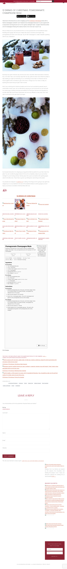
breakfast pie (20, 181)
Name (4, 433)
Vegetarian (18, 385)
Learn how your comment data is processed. (33, 460)
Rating (4, 407)
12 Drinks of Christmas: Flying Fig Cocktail (13, 377)
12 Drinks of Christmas (35, 20)
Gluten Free (30, 383)
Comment (5, 412)
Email (4, 440)
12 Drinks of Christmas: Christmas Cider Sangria (14, 364)
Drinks (25, 383)
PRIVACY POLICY (46, 564)
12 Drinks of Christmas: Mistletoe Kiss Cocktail (14, 370)
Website (4, 448)
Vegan (13, 385)
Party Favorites (45, 383)
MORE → (53, 476)
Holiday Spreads (37, 383)
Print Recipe (32, 16)
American (21, 383)
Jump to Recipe (22, 16)
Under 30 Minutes (6, 385)
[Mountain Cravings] (9, 3)
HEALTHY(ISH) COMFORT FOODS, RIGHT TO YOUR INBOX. (24, 1)
